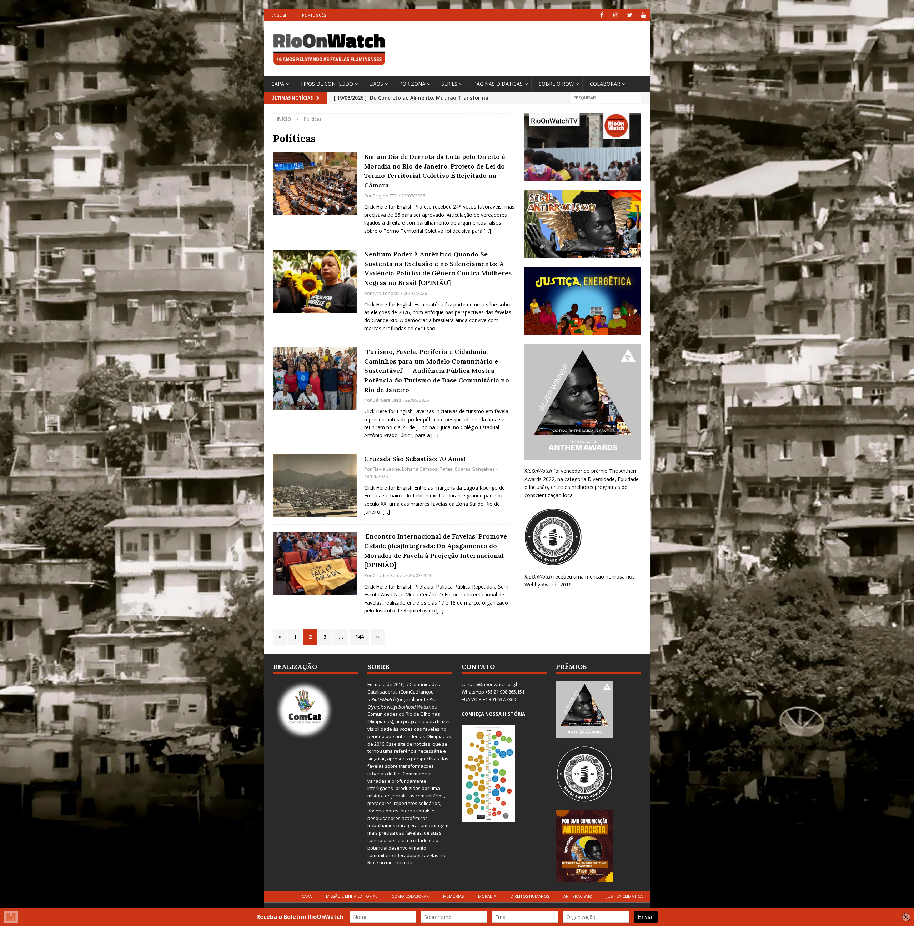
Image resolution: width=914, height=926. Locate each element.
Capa (277, 83)
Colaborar (605, 83)
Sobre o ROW (556, 83)
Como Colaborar (410, 896)
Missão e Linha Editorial (351, 896)
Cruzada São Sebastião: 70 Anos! (415, 459)
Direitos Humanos (530, 896)
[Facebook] (602, 15)
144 (359, 636)
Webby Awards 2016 (548, 584)
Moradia (487, 896)
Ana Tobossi (386, 293)
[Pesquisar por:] (605, 97)
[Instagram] (615, 15)
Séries (449, 83)
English (279, 15)
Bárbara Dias (387, 400)
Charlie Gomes (389, 575)
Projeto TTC (385, 195)
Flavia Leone (386, 469)
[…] (487, 230)
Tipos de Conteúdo (326, 83)
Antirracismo (577, 896)
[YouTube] (643, 15)
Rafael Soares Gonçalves (467, 469)
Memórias (453, 896)
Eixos (376, 83)
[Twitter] (629, 15)
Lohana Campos (419, 469)
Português (314, 15)
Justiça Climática (625, 896)
